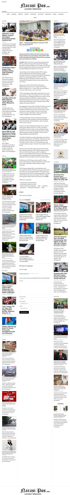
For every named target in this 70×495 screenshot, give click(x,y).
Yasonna (47, 106)
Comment (21, 280)
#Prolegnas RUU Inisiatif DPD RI (34, 187)
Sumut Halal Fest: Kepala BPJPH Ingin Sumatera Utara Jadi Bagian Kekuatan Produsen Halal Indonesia (61, 86)
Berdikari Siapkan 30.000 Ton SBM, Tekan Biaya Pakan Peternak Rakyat (60, 135)
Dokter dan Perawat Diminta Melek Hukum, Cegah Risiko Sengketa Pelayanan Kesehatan (60, 362)
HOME (8, 14)
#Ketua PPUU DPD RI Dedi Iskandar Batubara (28, 182)
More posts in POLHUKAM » (46, 199)
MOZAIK (55, 14)
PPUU (47, 62)
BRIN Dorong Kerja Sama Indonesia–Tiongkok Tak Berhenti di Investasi (7, 197)
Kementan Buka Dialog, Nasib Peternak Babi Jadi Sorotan (60, 111)
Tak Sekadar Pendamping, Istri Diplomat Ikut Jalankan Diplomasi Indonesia (8, 354)
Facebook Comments (34, 273)
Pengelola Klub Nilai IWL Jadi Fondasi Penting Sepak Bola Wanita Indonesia (60, 276)
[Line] (39, 50)
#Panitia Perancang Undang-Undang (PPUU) (28, 185)
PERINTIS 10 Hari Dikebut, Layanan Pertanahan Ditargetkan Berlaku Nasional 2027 (8, 37)
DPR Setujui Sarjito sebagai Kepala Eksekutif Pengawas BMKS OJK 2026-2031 (59, 62)
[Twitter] (31, 50)
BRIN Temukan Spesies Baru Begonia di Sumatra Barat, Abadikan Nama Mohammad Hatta (8, 255)
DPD (29, 73)
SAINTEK (26, 14)
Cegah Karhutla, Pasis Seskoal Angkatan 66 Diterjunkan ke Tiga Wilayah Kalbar (42, 238)
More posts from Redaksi (25, 195)
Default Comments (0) (24, 273)
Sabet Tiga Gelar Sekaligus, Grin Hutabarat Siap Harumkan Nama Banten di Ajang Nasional (9, 452)
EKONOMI (20, 14)
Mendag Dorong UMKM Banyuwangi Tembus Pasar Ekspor (59, 35)
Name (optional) (22, 296)
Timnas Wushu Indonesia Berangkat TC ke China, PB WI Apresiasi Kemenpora (61, 207)
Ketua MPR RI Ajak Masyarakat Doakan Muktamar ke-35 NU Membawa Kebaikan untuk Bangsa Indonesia (9, 135)
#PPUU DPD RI (44, 185)
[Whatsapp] (33, 50)
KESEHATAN (33, 14)
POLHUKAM (40, 14)
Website (20, 306)
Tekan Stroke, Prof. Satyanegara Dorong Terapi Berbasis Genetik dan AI (60, 337)
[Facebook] (28, 50)
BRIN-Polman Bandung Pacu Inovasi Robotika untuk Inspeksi (9, 170)
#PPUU (39, 185)
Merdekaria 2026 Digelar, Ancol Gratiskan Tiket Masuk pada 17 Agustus (8, 404)
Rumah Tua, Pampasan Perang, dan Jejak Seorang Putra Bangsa (9, 428)
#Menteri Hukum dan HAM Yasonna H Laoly (28, 184)
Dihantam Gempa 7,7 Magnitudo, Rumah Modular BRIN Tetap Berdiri (9, 227)
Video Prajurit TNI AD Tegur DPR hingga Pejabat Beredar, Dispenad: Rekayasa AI (8, 310)
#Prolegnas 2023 (23, 187)
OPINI (35, 17)
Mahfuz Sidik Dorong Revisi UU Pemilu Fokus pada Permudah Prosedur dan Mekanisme (9, 330)
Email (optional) (22, 301)
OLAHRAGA (61, 14)
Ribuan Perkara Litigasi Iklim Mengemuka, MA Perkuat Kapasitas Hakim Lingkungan (8, 289)
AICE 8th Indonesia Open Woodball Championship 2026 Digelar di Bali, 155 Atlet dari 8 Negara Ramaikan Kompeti (60, 241)
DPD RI (43, 187)
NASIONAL (13, 14)
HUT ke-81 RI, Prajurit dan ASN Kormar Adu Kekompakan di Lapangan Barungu (9, 379)
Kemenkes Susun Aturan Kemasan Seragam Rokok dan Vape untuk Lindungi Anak (60, 415)
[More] (42, 50)
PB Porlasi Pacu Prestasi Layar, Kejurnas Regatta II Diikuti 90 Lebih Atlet (61, 177)
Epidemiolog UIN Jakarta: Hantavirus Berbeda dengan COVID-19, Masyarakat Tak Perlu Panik (60, 388)
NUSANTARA (48, 14)
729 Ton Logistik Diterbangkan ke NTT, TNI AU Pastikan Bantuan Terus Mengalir (26, 259)
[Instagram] (36, 50)
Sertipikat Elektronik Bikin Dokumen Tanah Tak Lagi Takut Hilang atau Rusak (9, 101)
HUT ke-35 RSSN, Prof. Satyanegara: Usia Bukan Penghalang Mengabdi (59, 311)
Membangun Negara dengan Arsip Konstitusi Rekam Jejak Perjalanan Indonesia (8, 71)
